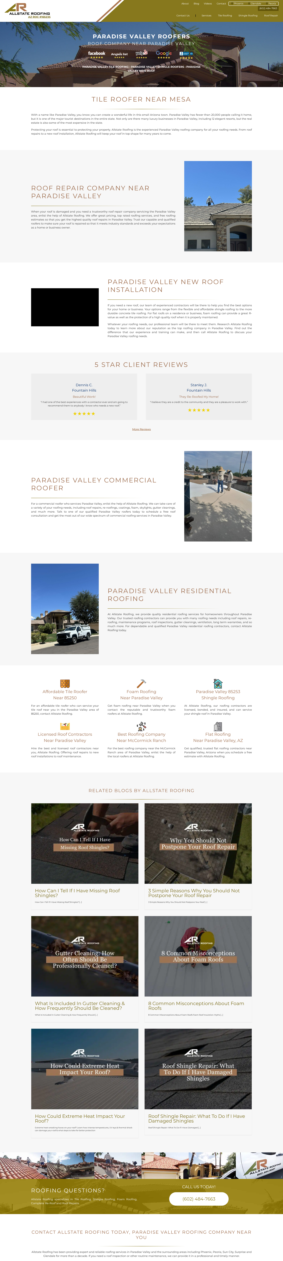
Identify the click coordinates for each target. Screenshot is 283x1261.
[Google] (163, 50)
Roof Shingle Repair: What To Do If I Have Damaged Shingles (196, 1118)
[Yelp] (141, 50)
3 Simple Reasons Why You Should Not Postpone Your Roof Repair (194, 893)
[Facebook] (96, 50)
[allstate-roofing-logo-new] (27, 4)
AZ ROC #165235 (39, 17)
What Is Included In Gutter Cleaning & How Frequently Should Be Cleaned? (80, 1006)
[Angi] (119, 50)
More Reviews (141, 429)
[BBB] (186, 50)
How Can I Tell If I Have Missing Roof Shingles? (77, 893)
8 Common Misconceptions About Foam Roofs (196, 1006)
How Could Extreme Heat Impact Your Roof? (80, 1118)
